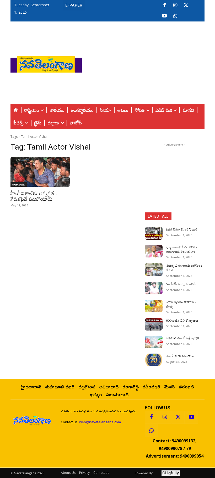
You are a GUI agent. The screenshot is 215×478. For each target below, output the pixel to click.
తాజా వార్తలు (18, 184)
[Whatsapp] (151, 430)
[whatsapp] (175, 16)
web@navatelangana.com (100, 422)
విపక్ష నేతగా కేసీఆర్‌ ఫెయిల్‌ (181, 229)
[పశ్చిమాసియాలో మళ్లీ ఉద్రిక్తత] (154, 342)
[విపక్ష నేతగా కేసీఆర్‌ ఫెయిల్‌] (154, 233)
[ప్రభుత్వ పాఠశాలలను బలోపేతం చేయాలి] (154, 269)
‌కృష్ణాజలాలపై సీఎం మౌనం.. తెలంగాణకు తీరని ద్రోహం (182, 249)
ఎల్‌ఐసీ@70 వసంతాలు (180, 356)
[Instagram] (175, 5)
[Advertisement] (148, 63)
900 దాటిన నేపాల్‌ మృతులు (182, 320)
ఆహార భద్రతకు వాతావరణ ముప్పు (181, 304)
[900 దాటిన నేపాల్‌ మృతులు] (154, 324)
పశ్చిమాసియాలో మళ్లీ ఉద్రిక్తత (182, 338)
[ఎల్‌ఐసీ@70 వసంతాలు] (154, 360)
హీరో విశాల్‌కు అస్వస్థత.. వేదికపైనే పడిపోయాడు (33, 196)
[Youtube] (164, 16)
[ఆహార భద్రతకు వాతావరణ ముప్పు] (154, 306)
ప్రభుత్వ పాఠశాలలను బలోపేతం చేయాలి (184, 267)
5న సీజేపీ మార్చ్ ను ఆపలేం (181, 284)
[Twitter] (186, 5)
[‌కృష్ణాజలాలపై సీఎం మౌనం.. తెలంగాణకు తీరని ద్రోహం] (154, 251)
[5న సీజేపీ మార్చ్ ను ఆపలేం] (154, 288)
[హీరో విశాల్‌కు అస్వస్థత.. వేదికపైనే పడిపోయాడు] (40, 172)
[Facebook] (164, 5)
